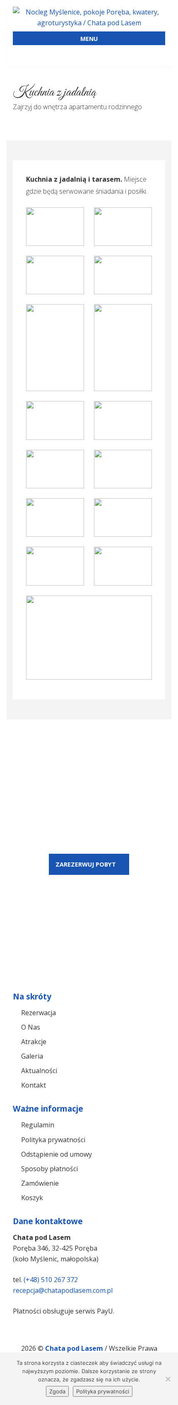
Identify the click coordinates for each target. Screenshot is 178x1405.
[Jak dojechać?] (32, 54)
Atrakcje (33, 1041)
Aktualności (39, 1070)
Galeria (32, 1056)
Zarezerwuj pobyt (85, 864)
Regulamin (37, 1124)
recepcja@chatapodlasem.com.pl (63, 1290)
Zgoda (57, 1391)
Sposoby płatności (49, 1168)
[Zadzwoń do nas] (70, 54)
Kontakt (33, 1085)
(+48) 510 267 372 (51, 1279)
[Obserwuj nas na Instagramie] (146, 54)
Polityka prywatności (53, 1139)
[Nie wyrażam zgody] (168, 1379)
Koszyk (32, 1197)
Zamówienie (40, 1183)
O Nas (30, 1027)
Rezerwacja (38, 1012)
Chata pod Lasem (75, 1348)
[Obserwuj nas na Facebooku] (108, 54)
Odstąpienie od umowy (56, 1154)
